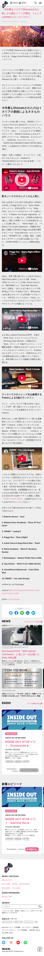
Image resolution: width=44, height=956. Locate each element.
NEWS (15, 884)
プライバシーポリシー (9, 930)
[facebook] (16, 613)
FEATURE (6, 884)
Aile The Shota (7, 922)
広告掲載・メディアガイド (23, 927)
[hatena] (33, 613)
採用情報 (35, 927)
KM (36, 922)
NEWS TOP (7, 880)
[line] (22, 613)
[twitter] (11, 613)
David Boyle (14, 599)
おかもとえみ (29, 922)
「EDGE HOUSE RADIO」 (13, 499)
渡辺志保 (18, 761)
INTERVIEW (24, 884)
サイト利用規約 (22, 930)
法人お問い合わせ (7, 933)
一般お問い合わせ (34, 930)
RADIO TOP (7, 896)
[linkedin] (28, 613)
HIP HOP (26, 761)
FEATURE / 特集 (8, 647)
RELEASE (6, 888)
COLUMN (16, 888)
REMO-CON (18, 922)
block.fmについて (7, 927)
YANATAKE (9, 761)
